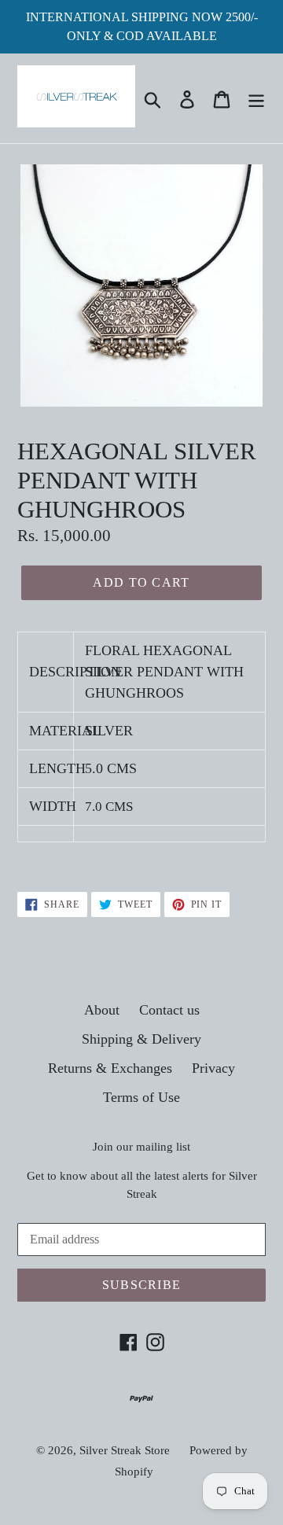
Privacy (213, 1068)
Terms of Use (141, 1097)
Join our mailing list (141, 1146)
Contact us (169, 1010)
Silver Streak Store (124, 1450)
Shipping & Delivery (141, 1039)
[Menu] (256, 97)
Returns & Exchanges (110, 1068)
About (101, 1010)
